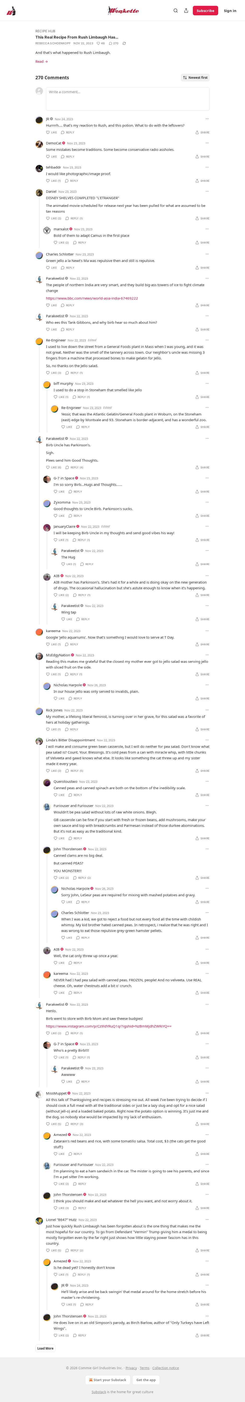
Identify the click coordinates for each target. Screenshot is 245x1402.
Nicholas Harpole (68, 684)
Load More (45, 1348)
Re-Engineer (56, 340)
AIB (57, 575)
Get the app (146, 1380)
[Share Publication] (186, 10)
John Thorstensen (68, 848)
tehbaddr (53, 167)
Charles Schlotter (60, 254)
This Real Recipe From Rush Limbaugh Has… (76, 37)
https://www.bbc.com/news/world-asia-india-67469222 (92, 298)
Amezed (60, 1134)
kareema (53, 630)
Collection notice (165, 1368)
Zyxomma (62, 502)
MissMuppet (56, 1093)
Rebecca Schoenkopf (53, 43)
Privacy (131, 1368)
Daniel (51, 191)
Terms (145, 1368)
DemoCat (53, 143)
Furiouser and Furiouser (73, 805)
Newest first (198, 77)
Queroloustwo (65, 781)
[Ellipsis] (207, 119)
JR (47, 118)
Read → (41, 61)
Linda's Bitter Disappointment (70, 740)
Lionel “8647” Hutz (61, 1219)
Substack (99, 1392)
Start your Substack (110, 1380)
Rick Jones (54, 710)
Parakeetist (55, 278)
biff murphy (63, 383)
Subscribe (205, 10)
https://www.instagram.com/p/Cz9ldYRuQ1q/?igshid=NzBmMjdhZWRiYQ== (109, 1026)
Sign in (230, 10)
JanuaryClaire (64, 526)
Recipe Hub (45, 31)
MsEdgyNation (58, 655)
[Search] (175, 10)
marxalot (61, 229)
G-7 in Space (64, 478)
